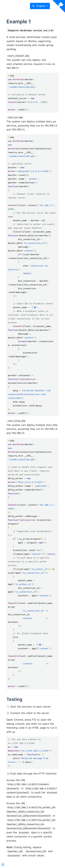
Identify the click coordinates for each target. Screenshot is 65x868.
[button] (40, 6)
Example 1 (18, 21)
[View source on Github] (58, 6)
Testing (14, 699)
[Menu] (3, 865)
